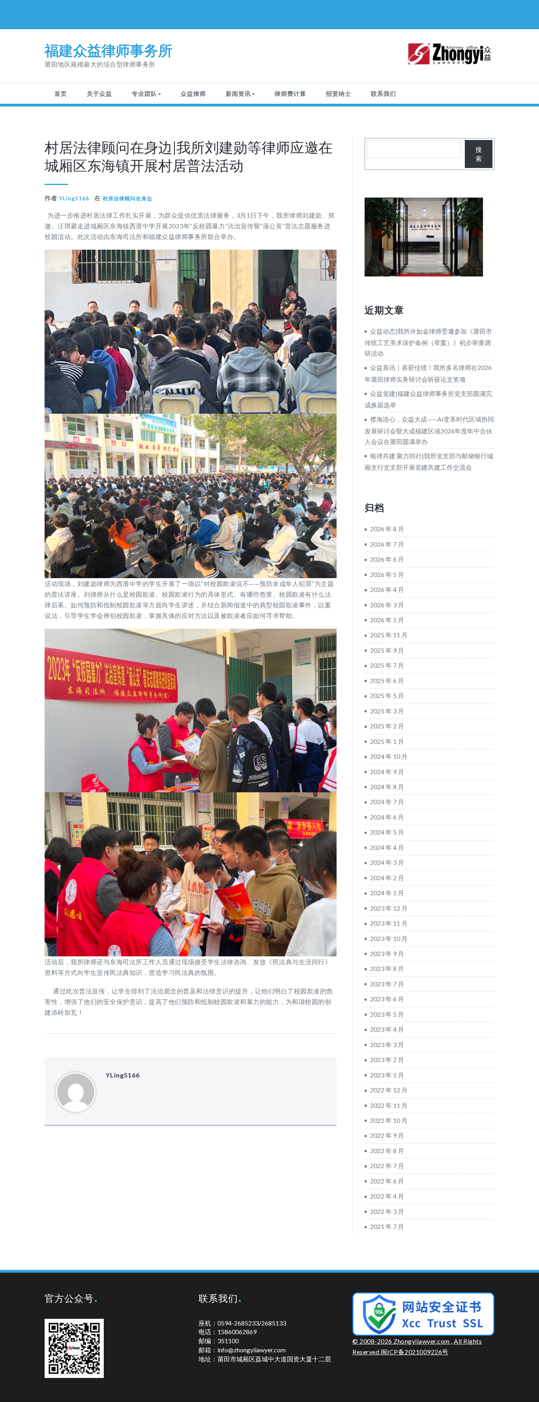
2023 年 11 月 (389, 923)
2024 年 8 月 (387, 786)
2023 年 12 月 (389, 908)
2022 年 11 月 (389, 1105)
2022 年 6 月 (387, 1181)
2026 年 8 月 (387, 528)
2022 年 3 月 (387, 1211)
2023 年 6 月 (387, 998)
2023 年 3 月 (387, 1044)
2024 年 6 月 (387, 817)
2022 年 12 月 (389, 1090)
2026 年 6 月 (387, 559)
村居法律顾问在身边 (127, 198)
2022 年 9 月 (387, 1135)
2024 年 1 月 (387, 892)
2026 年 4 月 (387, 589)
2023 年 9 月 (387, 953)
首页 (60, 93)
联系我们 (383, 93)
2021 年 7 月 (387, 1226)
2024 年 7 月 (387, 801)
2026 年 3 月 (387, 605)
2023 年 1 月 (387, 1075)
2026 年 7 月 (387, 544)
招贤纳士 (338, 93)
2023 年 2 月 (387, 1059)
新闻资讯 (238, 93)
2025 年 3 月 (387, 711)
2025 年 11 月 (389, 634)
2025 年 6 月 (387, 680)
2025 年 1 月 (387, 741)
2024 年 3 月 (387, 862)
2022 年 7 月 (387, 1165)
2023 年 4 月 (387, 1029)
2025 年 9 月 (387, 650)
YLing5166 (74, 198)
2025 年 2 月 (387, 726)
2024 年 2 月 (387, 877)
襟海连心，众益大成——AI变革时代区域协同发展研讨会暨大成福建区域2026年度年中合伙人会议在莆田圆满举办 (429, 430)
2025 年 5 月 (387, 695)
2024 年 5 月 (387, 832)
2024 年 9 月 (387, 771)
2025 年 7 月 (387, 665)
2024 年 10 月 (389, 756)
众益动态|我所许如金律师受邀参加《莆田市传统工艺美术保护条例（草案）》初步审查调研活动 (428, 342)
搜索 (478, 154)
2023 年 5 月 (387, 1014)
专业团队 (144, 93)
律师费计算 (290, 93)
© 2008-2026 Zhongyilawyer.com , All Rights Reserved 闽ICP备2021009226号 (417, 1346)
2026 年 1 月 (387, 620)
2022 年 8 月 (387, 1150)
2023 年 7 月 (387, 984)
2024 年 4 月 (387, 847)
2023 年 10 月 (389, 938)
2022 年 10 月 (389, 1120)
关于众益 (99, 93)
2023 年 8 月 (387, 968)
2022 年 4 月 (387, 1196)
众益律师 (193, 93)
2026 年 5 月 (387, 574)
